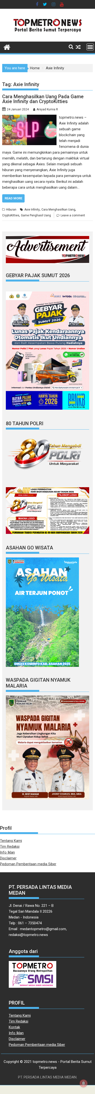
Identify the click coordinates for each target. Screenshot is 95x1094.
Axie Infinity (32, 209)
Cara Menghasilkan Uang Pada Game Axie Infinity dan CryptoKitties (43, 99)
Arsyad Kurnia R (47, 109)
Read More (13, 198)
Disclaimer (8, 858)
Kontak (14, 1027)
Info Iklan (7, 852)
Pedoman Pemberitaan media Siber (28, 864)
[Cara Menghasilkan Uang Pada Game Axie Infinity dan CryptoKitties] (29, 117)
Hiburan (11, 209)
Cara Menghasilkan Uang (58, 209)
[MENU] (90, 47)
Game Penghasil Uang (36, 215)
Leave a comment (73, 215)
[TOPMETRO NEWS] (6, 46)
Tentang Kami (11, 840)
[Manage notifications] (83, 1083)
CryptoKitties (10, 215)
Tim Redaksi (9, 846)
